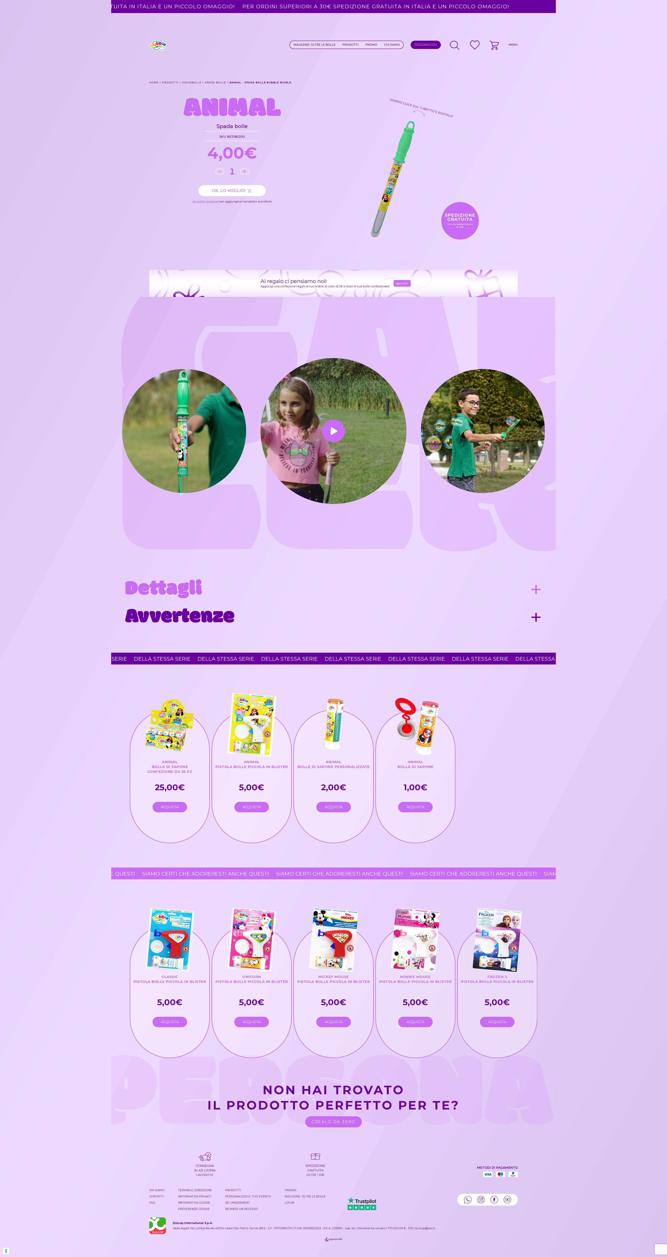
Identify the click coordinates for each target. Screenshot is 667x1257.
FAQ (152, 1202)
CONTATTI (156, 1196)
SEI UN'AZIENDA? (237, 1202)
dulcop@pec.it (425, 1228)
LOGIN (289, 1202)
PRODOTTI (350, 44)
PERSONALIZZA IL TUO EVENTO (248, 1196)
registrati (212, 201)
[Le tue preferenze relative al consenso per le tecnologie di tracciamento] (6, 1251)
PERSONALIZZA (425, 44)
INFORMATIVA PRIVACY (194, 1196)
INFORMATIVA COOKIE (194, 1202)
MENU (513, 44)
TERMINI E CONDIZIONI (195, 1190)
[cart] (495, 45)
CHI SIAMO (392, 44)
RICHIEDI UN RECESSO (241, 1209)
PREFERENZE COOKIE (194, 1209)
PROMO (371, 44)
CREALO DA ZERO (333, 1121)
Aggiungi (400, 283)
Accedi (197, 201)
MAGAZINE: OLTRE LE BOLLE (314, 44)
